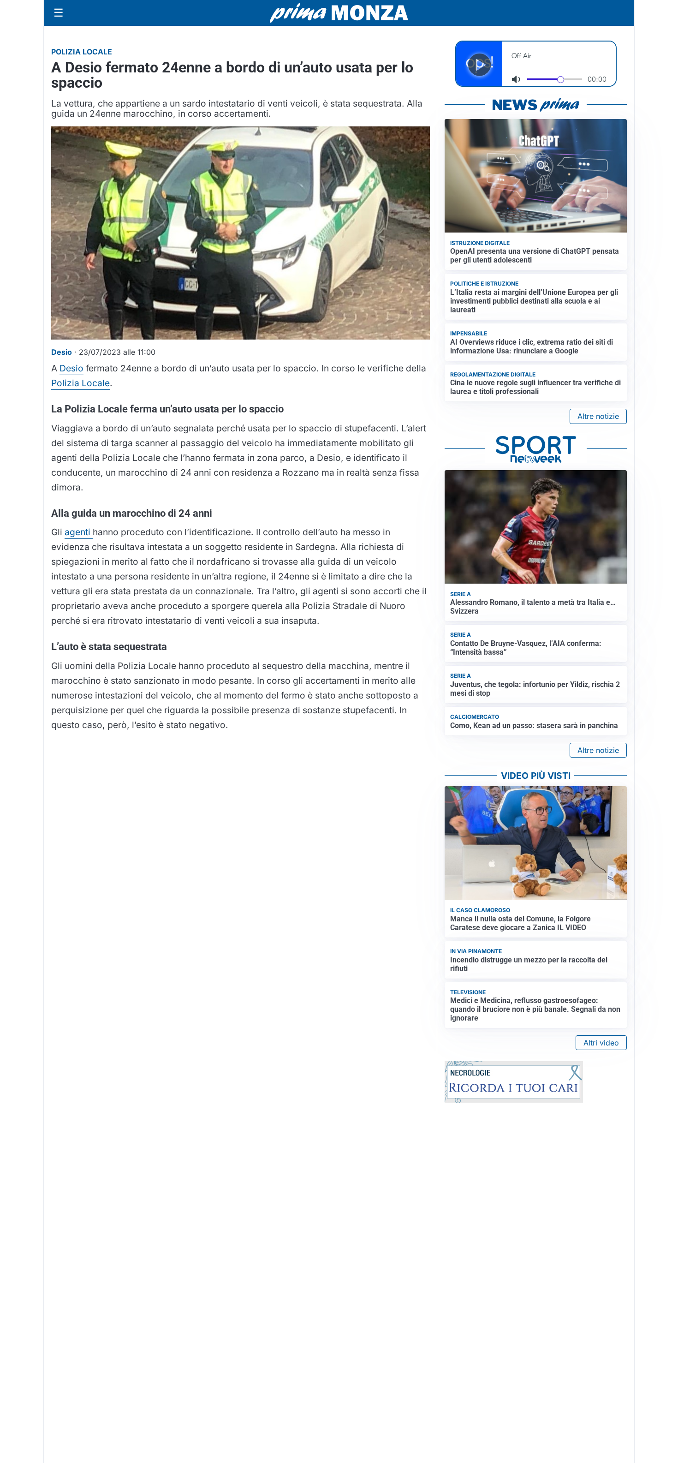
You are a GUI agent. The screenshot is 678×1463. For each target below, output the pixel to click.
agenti (79, 531)
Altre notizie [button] (598, 416)
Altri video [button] (601, 1042)
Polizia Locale (80, 382)
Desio (71, 368)
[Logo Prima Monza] (339, 13)
